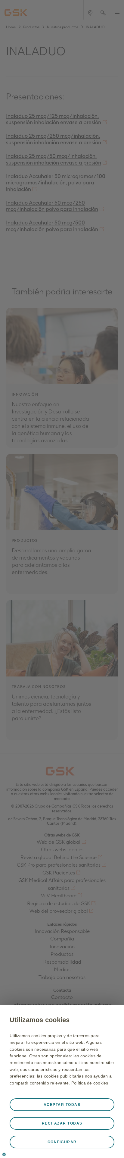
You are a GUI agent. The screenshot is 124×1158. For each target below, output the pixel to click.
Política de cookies (89, 1083)
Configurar (62, 1142)
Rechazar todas (62, 1123)
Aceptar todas (62, 1105)
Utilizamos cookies (40, 1020)
